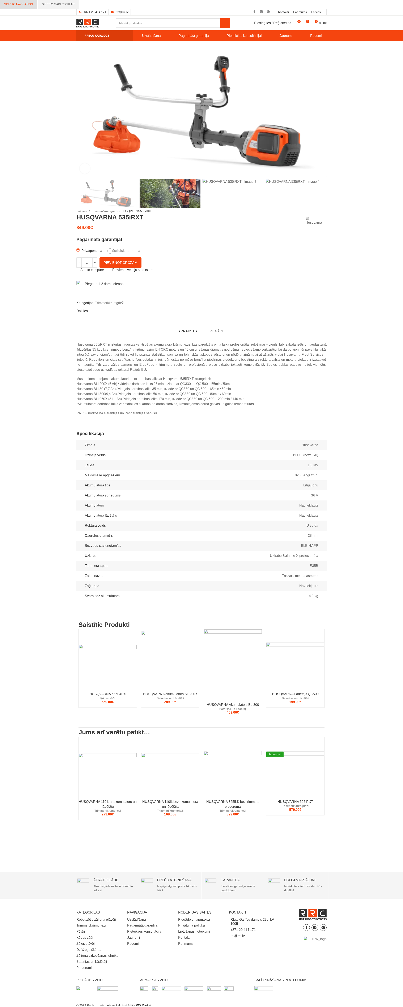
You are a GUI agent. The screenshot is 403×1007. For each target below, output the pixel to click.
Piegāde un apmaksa (194, 919)
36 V (314, 495)
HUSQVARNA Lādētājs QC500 (295, 694)
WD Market (143, 1005)
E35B (314, 566)
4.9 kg (313, 596)
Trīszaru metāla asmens (300, 576)
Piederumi (84, 967)
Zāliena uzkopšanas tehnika (97, 955)
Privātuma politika (191, 925)
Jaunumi (133, 937)
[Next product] (162, 211)
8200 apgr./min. (306, 475)
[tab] (187, 329)
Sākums (82, 211)
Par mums (185, 943)
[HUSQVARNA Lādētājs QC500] (295, 660)
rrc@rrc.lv (121, 12)
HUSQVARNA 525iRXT (295, 802)
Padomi (133, 943)
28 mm (313, 535)
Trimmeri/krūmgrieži (104, 211)
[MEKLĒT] (225, 23)
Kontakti (184, 937)
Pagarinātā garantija (142, 925)
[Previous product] (154, 211)
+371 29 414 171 (95, 12)
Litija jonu (310, 485)
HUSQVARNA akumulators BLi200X (170, 694)
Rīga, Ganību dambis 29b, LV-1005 (252, 922)
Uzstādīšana (136, 919)
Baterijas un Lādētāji (170, 698)
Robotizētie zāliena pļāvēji (96, 919)
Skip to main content (58, 4)
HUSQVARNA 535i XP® (107, 694)
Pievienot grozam (120, 262)
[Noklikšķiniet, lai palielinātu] (85, 168)
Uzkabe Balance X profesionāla (294, 555)
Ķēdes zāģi (107, 698)
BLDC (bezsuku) (305, 455)
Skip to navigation (18, 4)
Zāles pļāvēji (86, 943)
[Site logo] (87, 23)
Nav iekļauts (308, 505)
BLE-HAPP (309, 545)
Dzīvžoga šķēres (88, 949)
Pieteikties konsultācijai (144, 931)
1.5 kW (313, 465)
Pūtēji (80, 931)
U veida (312, 525)
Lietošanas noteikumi (194, 931)
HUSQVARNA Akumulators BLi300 (233, 704)
